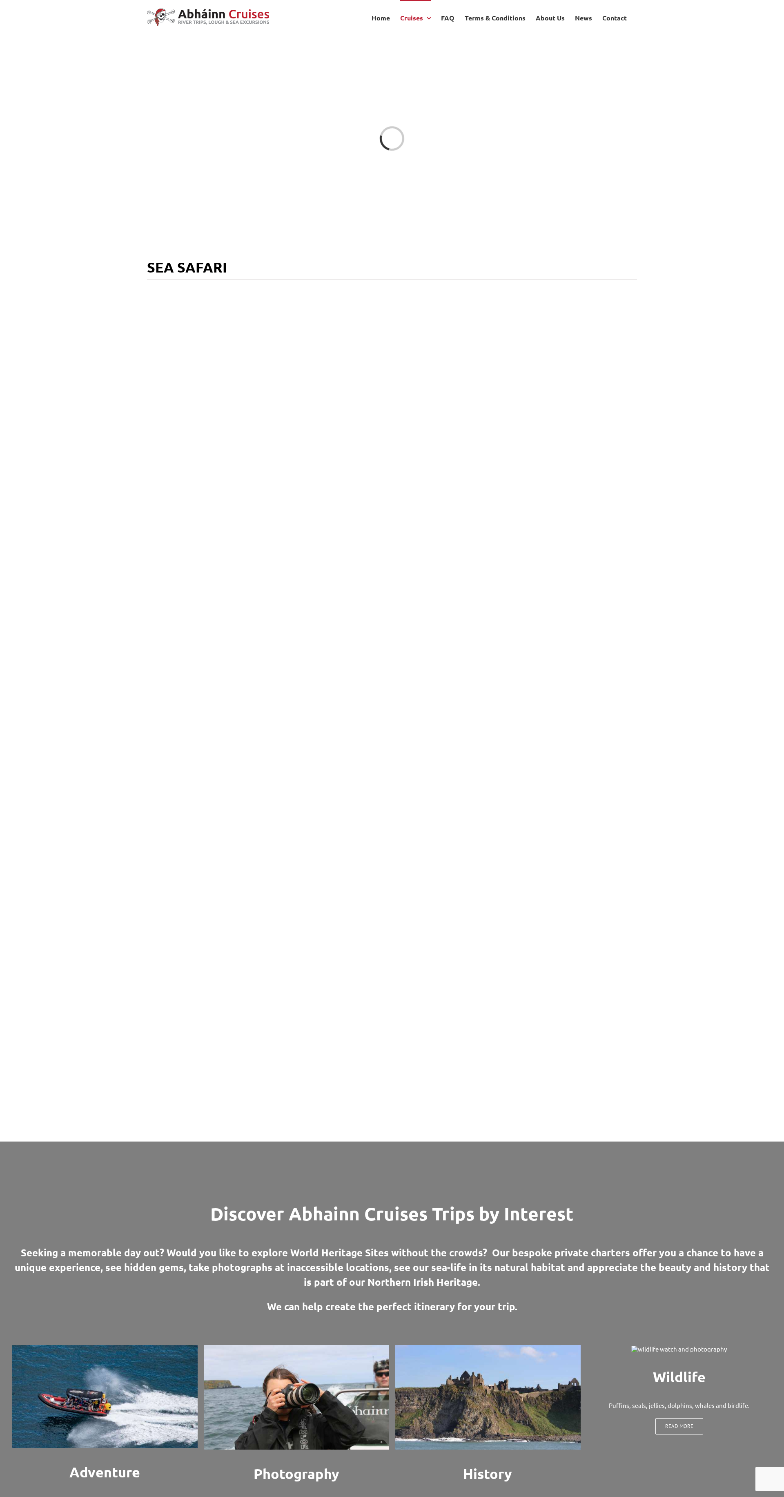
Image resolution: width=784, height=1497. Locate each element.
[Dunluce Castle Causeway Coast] (488, 1348)
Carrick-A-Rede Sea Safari (517, 610)
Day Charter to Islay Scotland (267, 925)
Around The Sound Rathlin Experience (267, 433)
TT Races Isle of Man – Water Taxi (516, 781)
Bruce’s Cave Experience (267, 1123)
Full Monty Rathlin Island (516, 952)
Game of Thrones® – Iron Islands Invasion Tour (267, 605)
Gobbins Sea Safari (268, 781)
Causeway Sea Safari (517, 1123)
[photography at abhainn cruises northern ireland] (296, 1348)
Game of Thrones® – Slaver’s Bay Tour (517, 433)
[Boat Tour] (105, 1348)
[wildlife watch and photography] (679, 1349)
